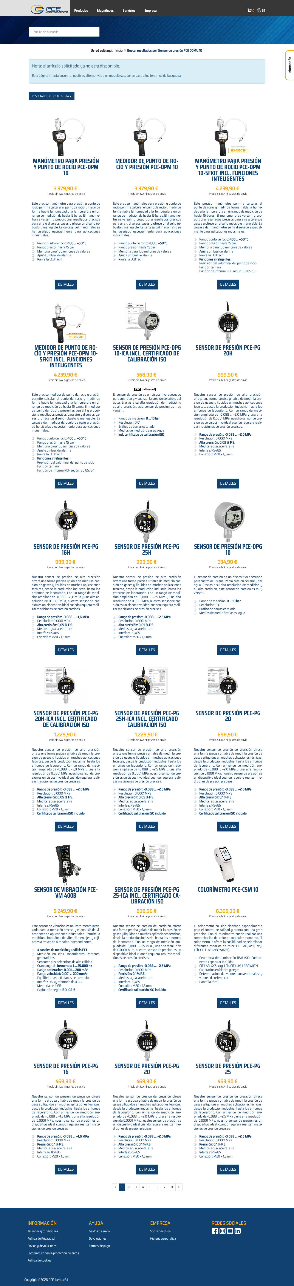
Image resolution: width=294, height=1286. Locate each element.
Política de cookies (39, 1260)
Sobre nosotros (160, 1231)
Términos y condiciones (43, 1231)
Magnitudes (105, 10)
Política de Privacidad (41, 1238)
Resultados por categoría (51, 96)
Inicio (119, 50)
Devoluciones (97, 1238)
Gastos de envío (99, 1231)
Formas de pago (99, 1245)
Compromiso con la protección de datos (53, 1253)
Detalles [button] (66, 284)
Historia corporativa (163, 1238)
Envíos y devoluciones (42, 1245)
